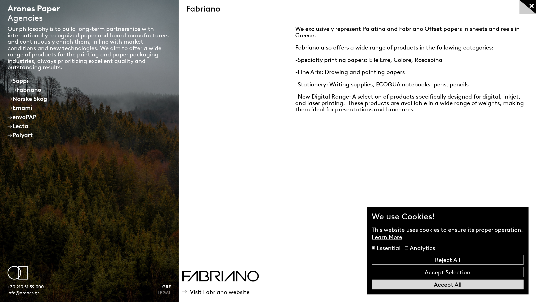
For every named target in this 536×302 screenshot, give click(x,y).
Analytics (421, 248)
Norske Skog (30, 98)
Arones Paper (34, 8)
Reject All (447, 259)
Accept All (447, 284)
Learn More (387, 237)
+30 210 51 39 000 (26, 286)
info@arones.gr (23, 292)
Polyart (23, 135)
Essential (388, 248)
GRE (166, 286)
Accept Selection (447, 272)
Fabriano (29, 89)
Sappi (20, 80)
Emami (22, 107)
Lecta (20, 126)
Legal (164, 292)
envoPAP (24, 117)
